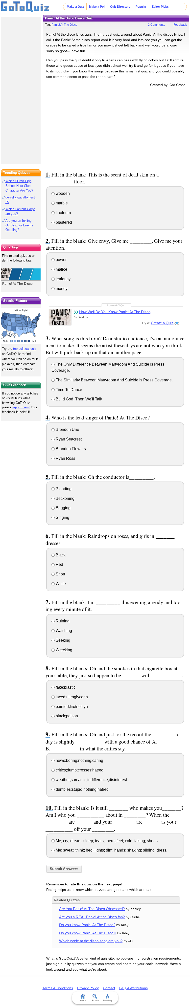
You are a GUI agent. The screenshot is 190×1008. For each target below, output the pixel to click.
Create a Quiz (162, 323)
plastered (63, 222)
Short (60, 574)
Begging (63, 508)
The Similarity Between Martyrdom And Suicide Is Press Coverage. (114, 380)
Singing (62, 517)
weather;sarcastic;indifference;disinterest (91, 780)
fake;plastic (65, 687)
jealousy (63, 279)
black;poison (66, 716)
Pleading (63, 489)
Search (95, 1000)
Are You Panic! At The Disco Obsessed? (92, 909)
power (61, 260)
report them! (21, 407)
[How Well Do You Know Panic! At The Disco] (60, 317)
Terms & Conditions (58, 988)
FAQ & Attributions (133, 988)
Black (60, 555)
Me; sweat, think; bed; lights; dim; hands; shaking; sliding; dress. (111, 850)
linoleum (63, 213)
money (61, 288)
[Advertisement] (116, 128)
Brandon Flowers (70, 449)
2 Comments (156, 24)
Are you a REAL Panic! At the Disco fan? (92, 917)
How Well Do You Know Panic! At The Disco (114, 312)
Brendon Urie (67, 429)
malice (61, 269)
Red (59, 564)
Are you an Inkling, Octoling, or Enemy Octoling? (19, 225)
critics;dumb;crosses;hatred (79, 770)
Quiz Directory (120, 6)
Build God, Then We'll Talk (78, 399)
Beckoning (64, 498)
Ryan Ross (65, 458)
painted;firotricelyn (71, 706)
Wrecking (63, 650)
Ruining (62, 621)
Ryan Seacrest (68, 439)
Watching (63, 631)
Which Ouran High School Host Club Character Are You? (19, 185)
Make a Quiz (75, 6)
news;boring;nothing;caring (79, 760)
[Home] (25, 6)
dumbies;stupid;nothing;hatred (82, 789)
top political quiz (24, 349)
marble (61, 203)
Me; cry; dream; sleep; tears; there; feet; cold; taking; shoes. (107, 841)
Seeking (62, 640)
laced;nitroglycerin (71, 697)
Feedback (180, 24)
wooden (62, 193)
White (60, 584)
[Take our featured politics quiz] (21, 326)
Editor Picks (160, 6)
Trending (107, 1000)
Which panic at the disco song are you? (90, 941)
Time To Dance (68, 390)
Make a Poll (97, 6)
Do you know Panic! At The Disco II (87, 933)
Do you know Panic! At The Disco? (87, 925)
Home (83, 1000)
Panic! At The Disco (64, 24)
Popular (141, 6)
